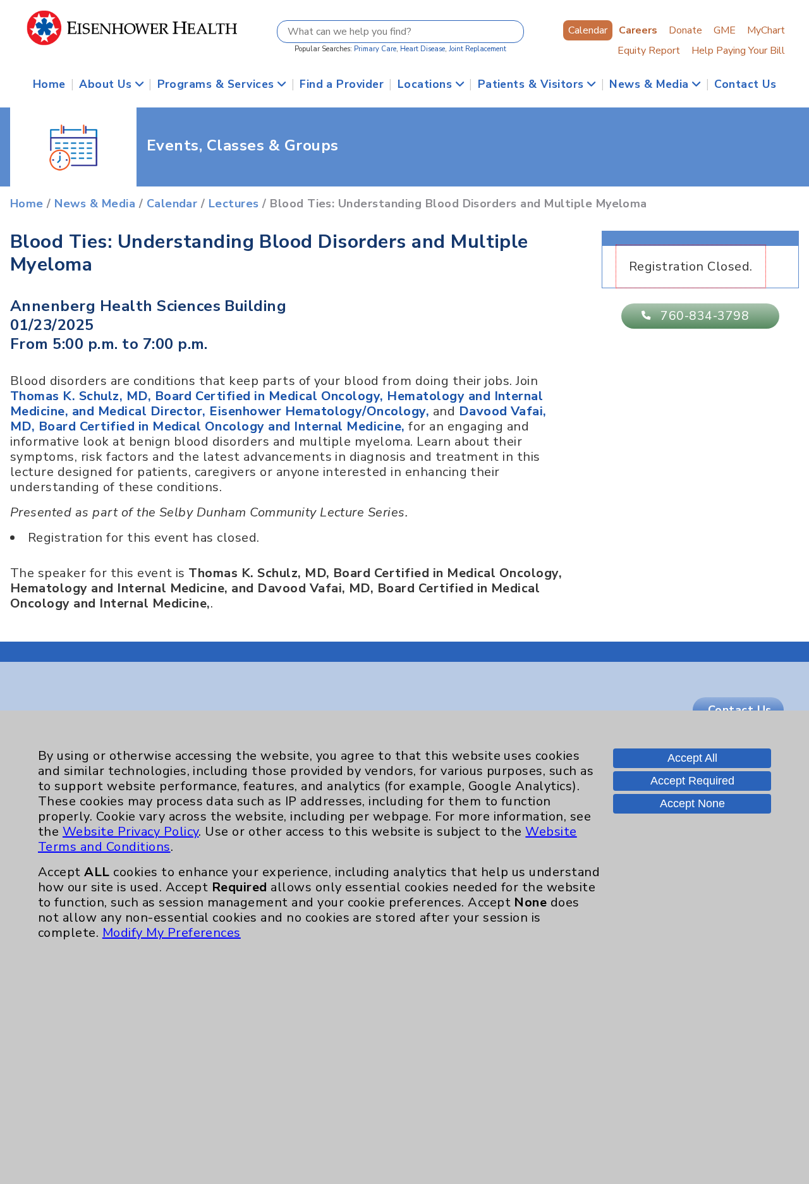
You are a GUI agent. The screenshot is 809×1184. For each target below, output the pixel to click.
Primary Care (375, 49)
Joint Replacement (477, 49)
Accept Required (692, 780)
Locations (427, 84)
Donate (685, 30)
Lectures (234, 203)
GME (725, 30)
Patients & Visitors (533, 84)
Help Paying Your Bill (738, 51)
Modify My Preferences (171, 932)
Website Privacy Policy (131, 831)
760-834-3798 (704, 316)
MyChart (766, 30)
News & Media (650, 84)
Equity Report (648, 51)
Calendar (587, 30)
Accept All (692, 758)
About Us (107, 84)
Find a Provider (342, 84)
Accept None (692, 803)
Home (49, 84)
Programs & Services (217, 84)
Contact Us (745, 84)
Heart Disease (422, 49)
